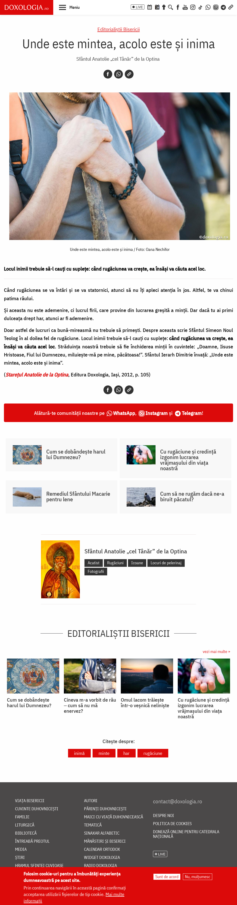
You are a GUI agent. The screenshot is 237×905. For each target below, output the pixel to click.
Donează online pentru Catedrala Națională (186, 834)
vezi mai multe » (216, 651)
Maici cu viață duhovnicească (113, 817)
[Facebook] (178, 6)
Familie (22, 817)
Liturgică (24, 825)
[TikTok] (200, 6)
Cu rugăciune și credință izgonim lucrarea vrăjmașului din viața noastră (188, 460)
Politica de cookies (172, 823)
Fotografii (96, 571)
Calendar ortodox (102, 849)
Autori (90, 800)
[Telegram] (223, 6)
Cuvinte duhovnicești (36, 809)
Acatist (94, 562)
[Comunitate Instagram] (215, 6)
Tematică (93, 825)
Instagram (157, 413)
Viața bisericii (29, 800)
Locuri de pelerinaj (166, 562)
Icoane (137, 562)
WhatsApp (124, 413)
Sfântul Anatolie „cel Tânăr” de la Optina (118, 58)
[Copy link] (129, 74)
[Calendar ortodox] (149, 6)
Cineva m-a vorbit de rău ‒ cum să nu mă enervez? (90, 705)
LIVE (139, 7)
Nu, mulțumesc (197, 876)
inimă (79, 753)
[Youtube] (185, 6)
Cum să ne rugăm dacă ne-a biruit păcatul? (192, 496)
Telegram (192, 413)
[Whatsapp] (118, 74)
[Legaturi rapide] (231, 6)
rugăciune (152, 753)
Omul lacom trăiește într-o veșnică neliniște (145, 702)
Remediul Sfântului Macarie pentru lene (78, 496)
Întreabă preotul (32, 841)
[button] (69, 7)
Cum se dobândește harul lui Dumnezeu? (75, 454)
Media (21, 849)
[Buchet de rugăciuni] (164, 6)
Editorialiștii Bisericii (118, 29)
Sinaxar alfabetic (101, 833)
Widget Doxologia (102, 857)
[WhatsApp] (208, 6)
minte (104, 753)
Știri (20, 857)
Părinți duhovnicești (105, 809)
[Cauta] (170, 6)
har (126, 753)
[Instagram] (193, 6)
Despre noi (163, 815)
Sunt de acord (166, 876)
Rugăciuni (115, 562)
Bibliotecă (26, 833)
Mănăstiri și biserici (105, 841)
